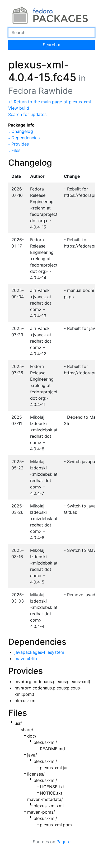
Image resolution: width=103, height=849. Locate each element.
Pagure (64, 841)
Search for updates (27, 114)
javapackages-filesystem (39, 652)
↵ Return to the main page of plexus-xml (49, 101)
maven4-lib (26, 658)
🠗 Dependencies (24, 137)
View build (18, 108)
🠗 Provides (18, 144)
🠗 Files (14, 150)
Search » (51, 44)
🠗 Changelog (20, 131)
